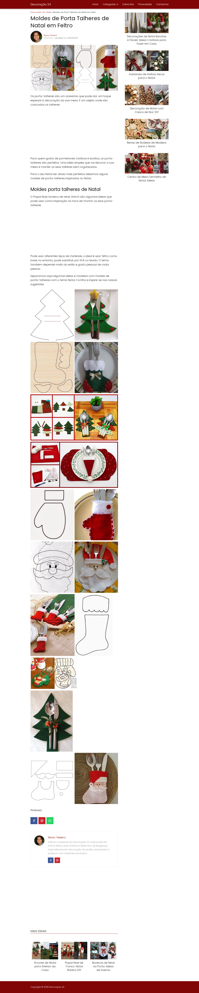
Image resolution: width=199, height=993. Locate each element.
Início (95, 4)
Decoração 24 (40, 4)
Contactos (162, 4)
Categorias (109, 4)
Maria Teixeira (50, 35)
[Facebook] (33, 820)
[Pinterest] (41, 820)
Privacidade (145, 4)
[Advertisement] (74, 131)
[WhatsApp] (49, 820)
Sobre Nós (128, 4)
